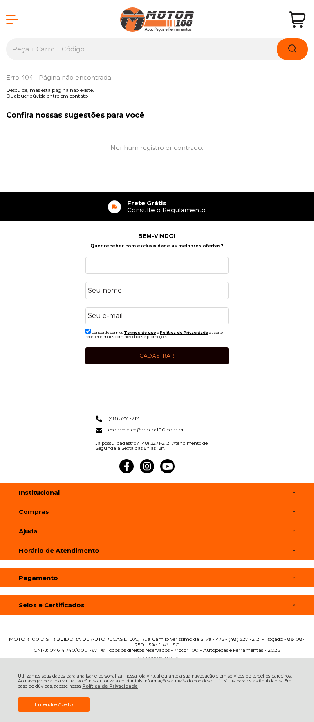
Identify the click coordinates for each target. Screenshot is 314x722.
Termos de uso (140, 332)
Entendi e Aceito (54, 704)
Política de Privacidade (110, 686)
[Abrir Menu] (12, 19)
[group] (156, 207)
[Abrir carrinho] (297, 19)
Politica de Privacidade (184, 332)
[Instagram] (147, 472)
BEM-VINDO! (156, 236)
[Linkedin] (188, 472)
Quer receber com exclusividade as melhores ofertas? (156, 246)
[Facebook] (126, 472)
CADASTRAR (156, 355)
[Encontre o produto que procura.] (292, 49)
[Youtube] (167, 472)
